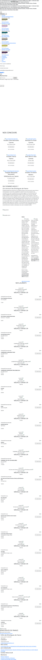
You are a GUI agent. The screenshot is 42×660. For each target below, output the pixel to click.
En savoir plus (4, 19)
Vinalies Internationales (6, 649)
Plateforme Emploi (5, 646)
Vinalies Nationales (17, 649)
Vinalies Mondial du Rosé (28, 649)
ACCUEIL (3, 15)
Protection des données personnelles (8, 659)
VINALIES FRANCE (5, 29)
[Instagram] (3, 72)
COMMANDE (4, 57)
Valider (15, 77)
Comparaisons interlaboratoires (18, 646)
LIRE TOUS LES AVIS (26, 281)
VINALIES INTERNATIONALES (7, 16)
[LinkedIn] (2, 72)
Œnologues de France (31, 646)
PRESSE (3, 59)
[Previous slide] (1, 86)
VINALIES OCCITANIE (6, 49)
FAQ (2, 60)
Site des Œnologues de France (6, 633)
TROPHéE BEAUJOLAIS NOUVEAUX (9, 43)
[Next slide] (3, 86)
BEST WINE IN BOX (5, 36)
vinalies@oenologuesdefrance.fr (7, 643)
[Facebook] (0, 72)
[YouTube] (1, 72)
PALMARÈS (4, 56)
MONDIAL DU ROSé (6, 23)
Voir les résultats (5, 22)
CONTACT (4, 61)
